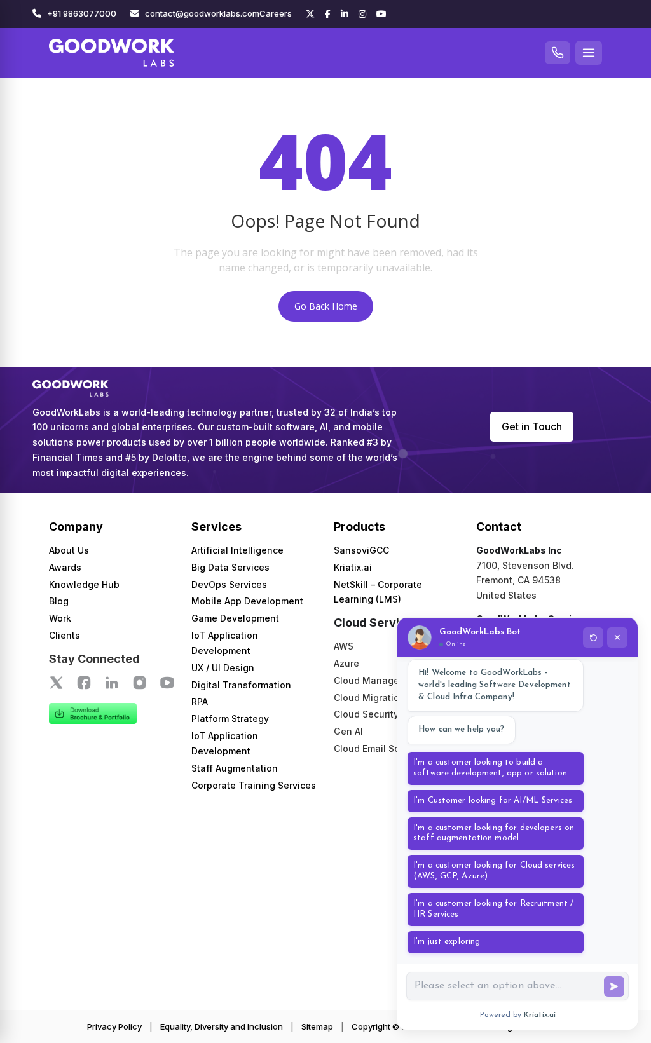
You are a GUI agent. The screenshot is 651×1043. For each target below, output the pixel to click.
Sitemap (317, 1026)
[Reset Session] (593, 637)
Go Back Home (325, 306)
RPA (199, 701)
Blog (59, 601)
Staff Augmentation (234, 768)
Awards (65, 567)
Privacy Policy (114, 1026)
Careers (275, 13)
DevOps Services (229, 584)
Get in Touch (532, 426)
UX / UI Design (222, 667)
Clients (64, 635)
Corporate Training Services (253, 785)
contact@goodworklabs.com (202, 13)
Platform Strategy (230, 718)
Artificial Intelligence (237, 550)
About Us (69, 550)
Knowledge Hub (84, 584)
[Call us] (557, 52)
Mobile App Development (247, 601)
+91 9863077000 (81, 13)
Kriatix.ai (353, 567)
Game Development (235, 618)
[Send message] (614, 986)
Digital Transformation (241, 684)
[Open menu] (588, 53)
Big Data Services (230, 567)
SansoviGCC (361, 550)
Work (60, 618)
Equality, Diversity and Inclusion (221, 1026)
